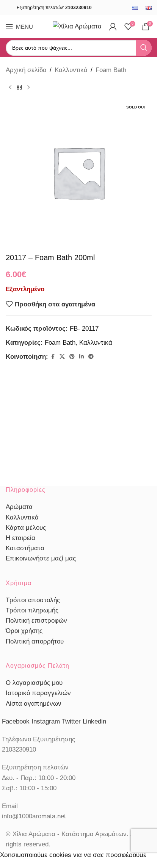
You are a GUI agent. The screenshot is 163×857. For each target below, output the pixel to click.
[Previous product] (10, 87)
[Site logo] (77, 26)
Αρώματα (19, 506)
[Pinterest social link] (72, 357)
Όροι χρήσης (24, 630)
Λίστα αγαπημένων (33, 703)
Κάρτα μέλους (26, 527)
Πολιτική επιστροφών (36, 620)
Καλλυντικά (71, 70)
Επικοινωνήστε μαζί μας (41, 558)
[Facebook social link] (52, 357)
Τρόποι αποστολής (33, 600)
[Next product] (28, 87)
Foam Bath (111, 70)
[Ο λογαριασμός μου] (113, 26)
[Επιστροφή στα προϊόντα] (19, 87)
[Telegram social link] (91, 357)
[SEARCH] (144, 48)
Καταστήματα (25, 548)
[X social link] (62, 357)
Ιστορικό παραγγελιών (38, 693)
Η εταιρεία (20, 538)
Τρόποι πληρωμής (32, 610)
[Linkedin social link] (81, 357)
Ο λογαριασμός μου (34, 682)
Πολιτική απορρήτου (35, 641)
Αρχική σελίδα (26, 70)
